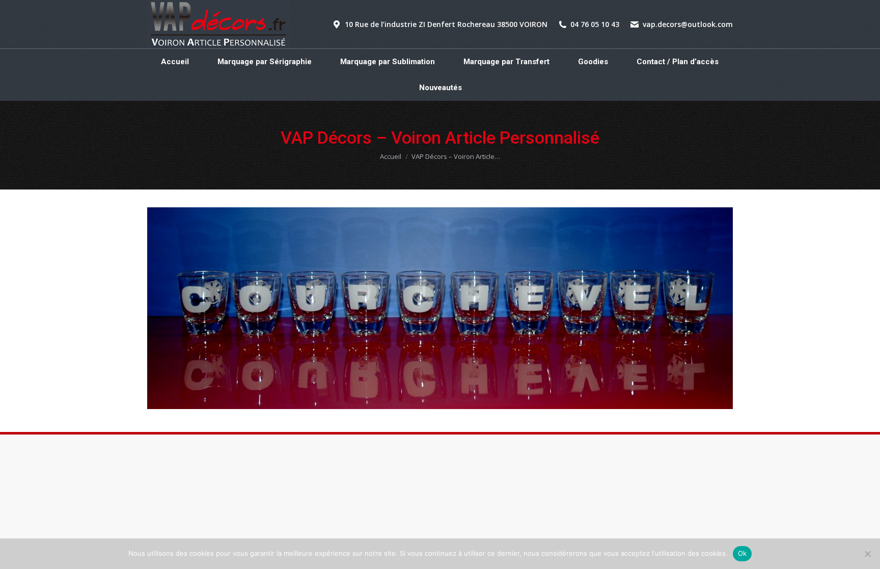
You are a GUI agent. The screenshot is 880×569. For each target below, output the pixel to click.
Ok (742, 553)
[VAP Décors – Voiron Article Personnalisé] (440, 308)
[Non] (867, 554)
